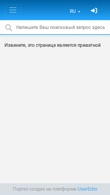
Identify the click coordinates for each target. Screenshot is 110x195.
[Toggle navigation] (13, 10)
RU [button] (73, 11)
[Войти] (95, 11)
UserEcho (87, 189)
